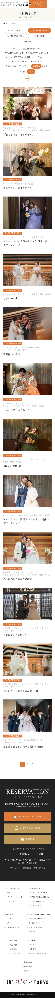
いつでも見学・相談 (30, 828)
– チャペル (10, 901)
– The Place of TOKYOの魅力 (39, 914)
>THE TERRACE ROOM (39, 897)
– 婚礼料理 (8, 914)
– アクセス (31, 932)
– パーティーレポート (14, 897)
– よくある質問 (14, 953)
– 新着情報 (13, 940)
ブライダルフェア (14, 888)
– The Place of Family (36, 919)
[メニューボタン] (51, 4)
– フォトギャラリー (12, 927)
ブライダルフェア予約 (39, 4)
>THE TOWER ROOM (39, 893)
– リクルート (33, 945)
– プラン (9, 893)
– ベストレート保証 (34, 927)
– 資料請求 (13, 949)
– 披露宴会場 (35, 888)
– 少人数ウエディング (35, 923)
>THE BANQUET (37, 901)
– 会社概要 (32, 949)
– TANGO (32, 940)
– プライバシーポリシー (37, 953)
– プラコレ (27, 971)
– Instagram (27, 962)
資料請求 (29, 839)
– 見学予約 (13, 945)
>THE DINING (36, 906)
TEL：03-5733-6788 (27, 854)
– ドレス (7, 919)
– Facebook (27, 966)
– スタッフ (8, 923)
